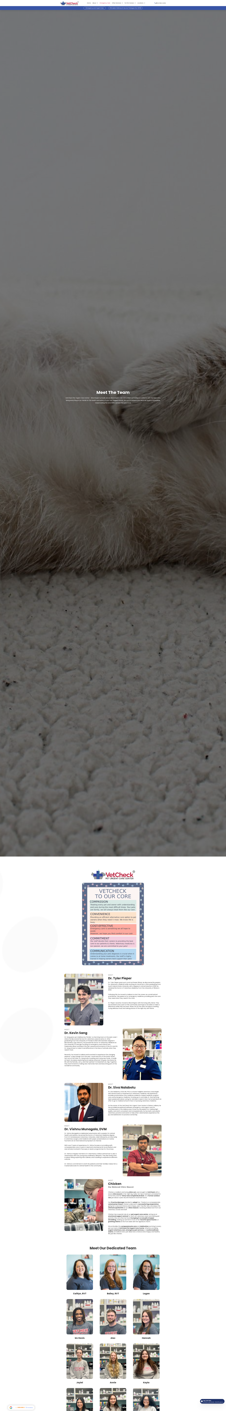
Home (89, 3)
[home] (69, 3)
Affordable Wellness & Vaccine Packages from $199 (125, 8)
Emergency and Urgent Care (95, 8)
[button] (95, 3)
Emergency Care (105, 3)
